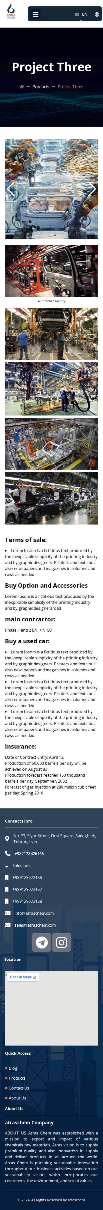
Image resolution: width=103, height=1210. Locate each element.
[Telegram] (41, 942)
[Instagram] (61, 942)
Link (9, 142)
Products (40, 86)
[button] (11, 189)
